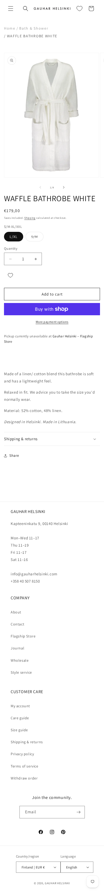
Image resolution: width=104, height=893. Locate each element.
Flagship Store (23, 636)
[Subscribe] (79, 812)
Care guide (20, 718)
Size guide (19, 730)
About (16, 612)
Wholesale (20, 660)
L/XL (14, 236)
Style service (21, 672)
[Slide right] (64, 187)
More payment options (52, 322)
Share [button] (14, 455)
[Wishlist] (79, 8)
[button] (11, 8)
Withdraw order (24, 778)
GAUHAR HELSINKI (57, 883)
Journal (17, 648)
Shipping (29, 218)
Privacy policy (22, 753)
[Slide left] (40, 187)
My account (20, 706)
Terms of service (24, 766)
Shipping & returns (27, 742)
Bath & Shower (33, 28)
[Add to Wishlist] (10, 275)
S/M (37, 237)
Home (9, 28)
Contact (17, 624)
